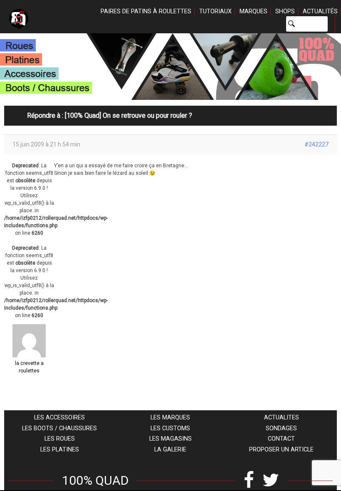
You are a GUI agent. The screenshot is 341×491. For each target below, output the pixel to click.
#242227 (316, 144)
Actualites (281, 417)
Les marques (170, 417)
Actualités (320, 11)
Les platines (59, 449)
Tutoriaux (215, 11)
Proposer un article (281, 449)
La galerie (170, 449)
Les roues (59, 438)
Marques (253, 11)
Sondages (281, 428)
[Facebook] (249, 480)
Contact (281, 438)
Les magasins (170, 438)
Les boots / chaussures (59, 428)
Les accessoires (59, 417)
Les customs (170, 428)
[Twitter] (270, 480)
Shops (285, 11)
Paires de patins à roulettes (146, 11)
